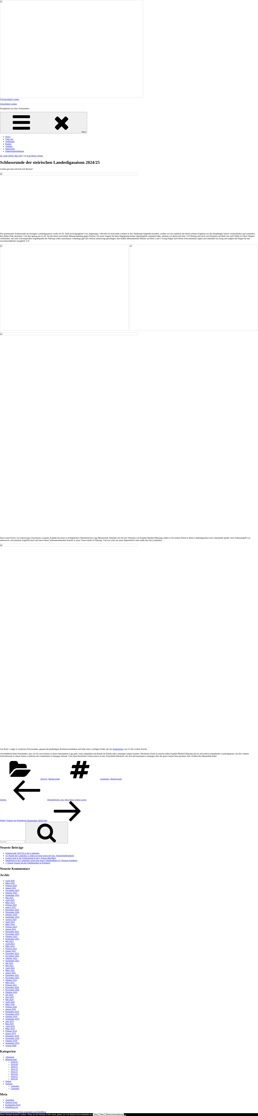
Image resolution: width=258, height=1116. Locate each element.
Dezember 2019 (12, 1012)
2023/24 (14, 1074)
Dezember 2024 (12, 910)
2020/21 (14, 1067)
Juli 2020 (9, 995)
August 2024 (10, 919)
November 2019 (12, 1014)
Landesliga (104, 779)
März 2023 (10, 946)
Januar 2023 (10, 951)
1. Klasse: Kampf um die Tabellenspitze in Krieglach (27, 863)
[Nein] (125, 1115)
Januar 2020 (10, 1009)
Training (8, 146)
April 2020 (10, 1002)
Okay (96, 1115)
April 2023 (10, 944)
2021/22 (14, 1069)
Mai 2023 (9, 941)
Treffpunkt (9, 141)
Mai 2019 (9, 1024)
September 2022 (12, 961)
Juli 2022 (9, 963)
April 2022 (10, 968)
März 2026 (10, 883)
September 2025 (12, 895)
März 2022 (10, 970)
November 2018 (12, 1038)
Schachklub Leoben (8, 104)
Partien (8, 144)
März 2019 (10, 1028)
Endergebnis (118, 749)
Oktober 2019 (11, 1016)
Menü (84, 132)
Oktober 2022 (11, 958)
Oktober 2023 (11, 936)
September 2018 (12, 1043)
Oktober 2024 (11, 915)
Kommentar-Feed (12, 1105)
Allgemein (9, 1057)
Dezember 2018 (12, 1036)
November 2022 (12, 956)
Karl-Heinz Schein (35, 156)
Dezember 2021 (12, 975)
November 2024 (12, 912)
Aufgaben (15, 1086)
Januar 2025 (10, 907)
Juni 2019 (9, 1021)
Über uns (9, 139)
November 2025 (12, 890)
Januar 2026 (10, 888)
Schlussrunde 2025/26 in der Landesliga (22, 853)
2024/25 (43, 779)
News (7, 137)
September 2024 (12, 917)
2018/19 (14, 1062)
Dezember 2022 (12, 953)
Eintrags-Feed (11, 1102)
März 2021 (10, 982)
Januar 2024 (10, 929)
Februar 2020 (11, 1007)
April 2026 (10, 881)
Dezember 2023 (12, 931)
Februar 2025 (11, 905)
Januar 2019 (10, 1033)
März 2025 (10, 902)
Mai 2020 (9, 999)
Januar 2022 (10, 973)
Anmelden (9, 1100)
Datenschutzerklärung (14, 151)
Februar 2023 (11, 948)
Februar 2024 (11, 927)
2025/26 (14, 1079)
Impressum (10, 149)
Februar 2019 (11, 1031)
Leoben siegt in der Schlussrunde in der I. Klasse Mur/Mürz (30, 858)
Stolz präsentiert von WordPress (32, 1112)
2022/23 (14, 1071)
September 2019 (12, 1019)
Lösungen (15, 1088)
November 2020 (12, 990)
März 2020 (10, 1004)
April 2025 (10, 900)
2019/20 (14, 1064)
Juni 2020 (9, 997)
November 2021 (12, 978)
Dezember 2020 (12, 987)
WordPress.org (11, 1107)
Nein (102, 1115)
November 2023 (12, 934)
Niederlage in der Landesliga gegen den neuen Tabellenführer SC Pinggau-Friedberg (41, 860)
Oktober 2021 (11, 980)
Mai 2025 (9, 898)
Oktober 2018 (11, 1041)
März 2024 (10, 924)
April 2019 (10, 1026)
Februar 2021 (11, 985)
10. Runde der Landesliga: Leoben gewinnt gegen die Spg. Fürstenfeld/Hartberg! (39, 856)
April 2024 (10, 922)
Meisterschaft (54, 779)
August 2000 (10, 1045)
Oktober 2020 (11, 992)
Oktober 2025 (11, 893)
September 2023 (12, 939)
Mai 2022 (9, 965)
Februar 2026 (11, 885)
